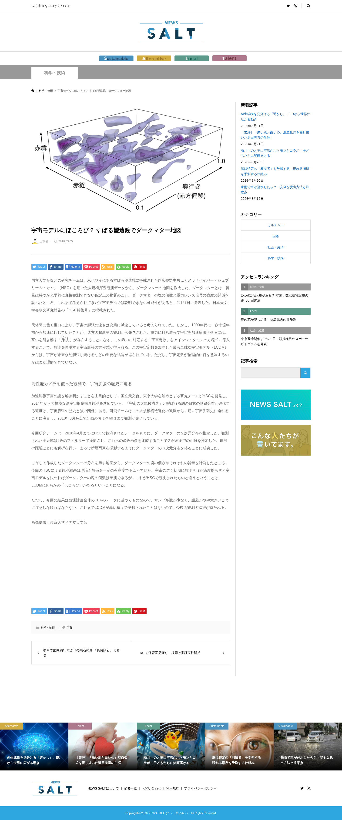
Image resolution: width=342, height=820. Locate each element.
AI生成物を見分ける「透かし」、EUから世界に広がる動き (275, 116)
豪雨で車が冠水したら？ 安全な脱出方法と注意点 (275, 189)
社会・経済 (276, 247)
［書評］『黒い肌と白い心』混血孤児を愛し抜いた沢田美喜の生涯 (275, 134)
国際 (275, 236)
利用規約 (172, 788)
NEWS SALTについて (103, 788)
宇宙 (69, 627)
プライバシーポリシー (200, 788)
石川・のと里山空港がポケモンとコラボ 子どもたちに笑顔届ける (275, 153)
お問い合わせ (151, 788)
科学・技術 (54, 72)
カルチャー (276, 225)
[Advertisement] (130, 566)
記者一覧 (130, 788)
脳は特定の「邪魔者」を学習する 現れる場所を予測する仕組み (275, 171)
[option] (34, 746)
